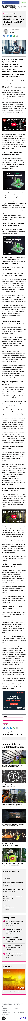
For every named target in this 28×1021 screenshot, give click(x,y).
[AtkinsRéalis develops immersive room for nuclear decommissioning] (14, 816)
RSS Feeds (17, 1004)
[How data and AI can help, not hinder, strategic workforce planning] (14, 855)
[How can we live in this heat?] (14, 979)
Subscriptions (18, 1003)
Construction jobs (11, 871)
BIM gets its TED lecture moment (13, 87)
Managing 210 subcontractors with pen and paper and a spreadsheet (14, 923)
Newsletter (6, 1003)
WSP (5, 725)
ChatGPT (12, 622)
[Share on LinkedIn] (11, 36)
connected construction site (12, 722)
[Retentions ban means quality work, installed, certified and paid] (14, 757)
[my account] (19, 7)
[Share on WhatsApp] (14, 36)
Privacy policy (6, 1012)
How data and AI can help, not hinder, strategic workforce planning (14, 931)
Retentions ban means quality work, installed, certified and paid (14, 955)
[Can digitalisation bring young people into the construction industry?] (14, 835)
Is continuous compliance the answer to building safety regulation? (14, 947)
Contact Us (18, 1008)
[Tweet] (7, 36)
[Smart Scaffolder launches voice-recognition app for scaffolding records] (14, 796)
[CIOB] (20, 1018)
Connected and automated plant (13, 719)
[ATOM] (8, 1018)
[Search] (21, 7)
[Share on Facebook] (4, 36)
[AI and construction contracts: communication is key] (14, 776)
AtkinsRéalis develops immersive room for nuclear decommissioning (14, 939)
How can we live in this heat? (11, 992)
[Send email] (17, 36)
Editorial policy (19, 1012)
